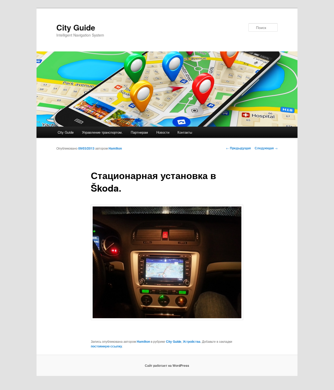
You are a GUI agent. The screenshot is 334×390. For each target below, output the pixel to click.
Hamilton (115, 148)
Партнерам (139, 132)
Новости (162, 132)
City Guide (75, 27)
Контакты (184, 132)
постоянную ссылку (106, 346)
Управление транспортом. (102, 132)
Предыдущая (238, 148)
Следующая (266, 148)
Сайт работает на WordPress (167, 365)
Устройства (191, 341)
